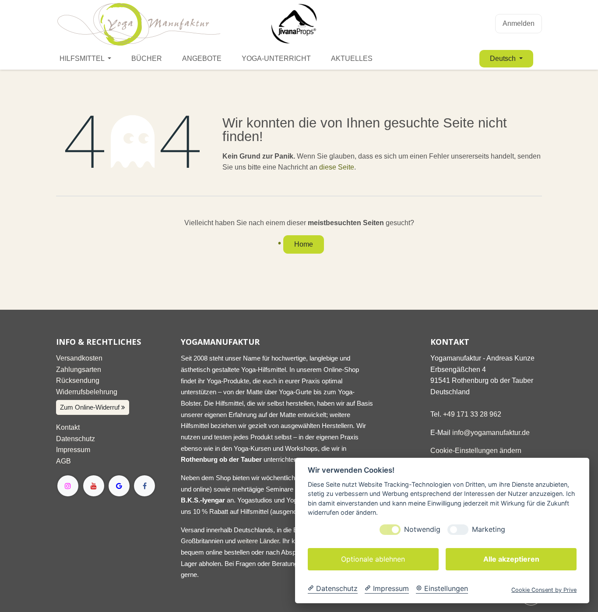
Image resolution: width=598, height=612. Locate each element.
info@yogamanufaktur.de (491, 432)
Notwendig (422, 529)
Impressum (73, 449)
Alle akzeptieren (511, 559)
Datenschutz (75, 438)
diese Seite (336, 167)
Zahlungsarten (78, 369)
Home (303, 244)
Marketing (488, 529)
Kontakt (68, 427)
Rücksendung (77, 380)
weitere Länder (258, 541)
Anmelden (519, 23)
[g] (119, 485)
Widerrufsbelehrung (86, 392)
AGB (63, 461)
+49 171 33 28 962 (472, 414)
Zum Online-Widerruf (90, 407)
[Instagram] (67, 485)
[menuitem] (85, 59)
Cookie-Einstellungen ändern (475, 450)
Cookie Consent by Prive (544, 590)
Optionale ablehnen (373, 559)
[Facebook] (144, 485)
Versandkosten (79, 358)
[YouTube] (93, 485)
